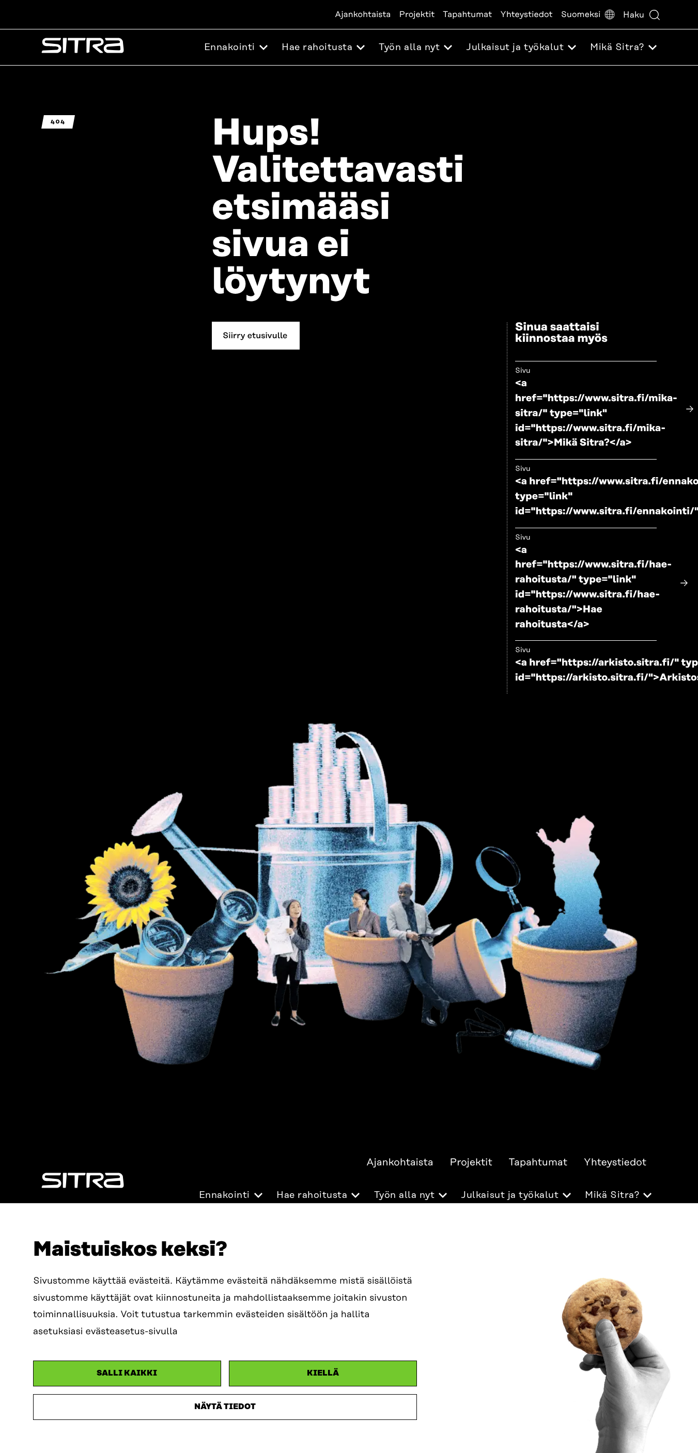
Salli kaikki (127, 1373)
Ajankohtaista (363, 14)
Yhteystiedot (526, 14)
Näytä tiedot (225, 1406)
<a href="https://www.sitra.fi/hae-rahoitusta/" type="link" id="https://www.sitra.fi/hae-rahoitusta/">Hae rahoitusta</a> (593, 587)
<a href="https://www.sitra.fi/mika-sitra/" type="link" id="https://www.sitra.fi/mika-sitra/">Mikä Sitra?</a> (596, 413)
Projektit (417, 14)
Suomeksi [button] (581, 14)
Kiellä (323, 1373)
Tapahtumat (467, 14)
